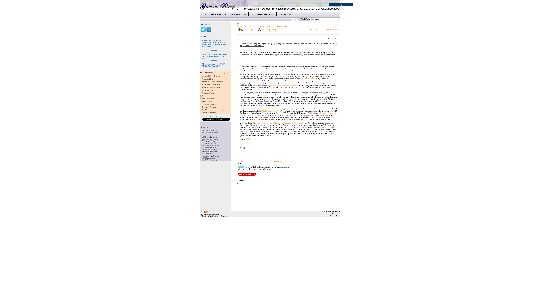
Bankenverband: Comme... (211, 133)
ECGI (248, 139)
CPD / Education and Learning (213, 110)
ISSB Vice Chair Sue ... (210, 143)
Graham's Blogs (208, 79)
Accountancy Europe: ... (210, 141)
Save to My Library (269, 30)
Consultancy (283, 14)
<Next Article (313, 30)
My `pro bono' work (209, 99)
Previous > (277, 162)
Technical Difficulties (209, 113)
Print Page (249, 30)
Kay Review (258, 81)
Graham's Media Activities (211, 87)
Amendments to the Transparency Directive (283, 85)
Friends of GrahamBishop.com (213, 82)
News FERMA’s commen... (211, 154)
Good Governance (281, 26)
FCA (288, 93)
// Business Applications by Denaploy (214, 216)
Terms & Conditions (333, 214)
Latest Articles (215, 14)
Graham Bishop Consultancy (212, 85)
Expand (225, 73)
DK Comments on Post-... (210, 131)
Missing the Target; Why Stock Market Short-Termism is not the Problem (277, 123)
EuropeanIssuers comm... (210, 152)
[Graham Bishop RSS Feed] (238, 24)
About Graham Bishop (234, 14)
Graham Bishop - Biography (212, 76)
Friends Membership (265, 14)
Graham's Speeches (209, 90)
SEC (333, 111)
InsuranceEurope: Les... (210, 139)
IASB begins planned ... (210, 158)
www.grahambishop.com (210, 214)
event (255, 69)
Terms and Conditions (210, 104)
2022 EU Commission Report (271, 111)
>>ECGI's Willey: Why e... (211, 145)
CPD (251, 14)
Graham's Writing (208, 93)
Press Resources (208, 96)
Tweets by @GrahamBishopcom (212, 117)
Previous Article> (333, 30)
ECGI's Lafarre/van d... (209, 147)
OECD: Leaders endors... (210, 137)
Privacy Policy (207, 101)
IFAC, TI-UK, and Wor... (210, 160)
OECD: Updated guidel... (210, 150)
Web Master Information (331, 212)
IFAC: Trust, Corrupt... (209, 135)
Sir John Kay (309, 79)
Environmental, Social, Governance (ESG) (259, 26)
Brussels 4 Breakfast (209, 107)
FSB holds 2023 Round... (210, 156)
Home (203, 14)
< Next (240, 162)
